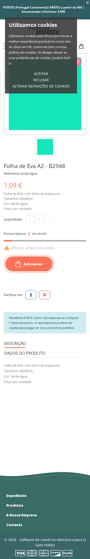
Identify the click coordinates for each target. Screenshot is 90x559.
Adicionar (33, 264)
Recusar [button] (41, 80)
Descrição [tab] (15, 343)
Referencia (11, 173)
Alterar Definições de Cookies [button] (41, 86)
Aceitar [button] (41, 73)
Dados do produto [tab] (24, 353)
